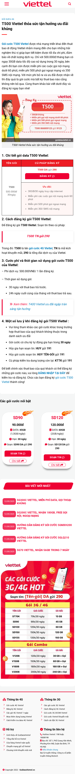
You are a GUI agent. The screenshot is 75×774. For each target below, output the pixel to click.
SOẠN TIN (16, 453)
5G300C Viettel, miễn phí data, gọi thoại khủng (44, 502)
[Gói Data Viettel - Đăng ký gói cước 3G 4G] (37, 4)
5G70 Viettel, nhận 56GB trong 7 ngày (43, 550)
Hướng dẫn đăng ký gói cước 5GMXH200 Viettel (44, 527)
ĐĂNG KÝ (46, 176)
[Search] (69, 4)
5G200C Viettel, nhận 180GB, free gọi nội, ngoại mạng (42, 514)
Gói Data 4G (8, 19)
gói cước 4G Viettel (40, 248)
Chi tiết (16, 461)
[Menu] (7, 4)
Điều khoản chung (50, 750)
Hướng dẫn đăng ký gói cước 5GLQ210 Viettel (43, 539)
